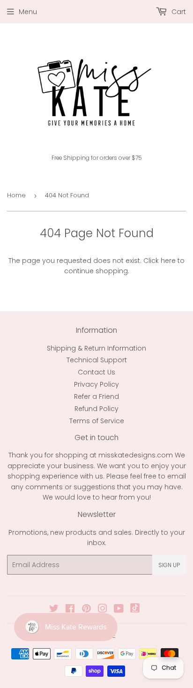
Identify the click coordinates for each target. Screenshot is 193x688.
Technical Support (97, 360)
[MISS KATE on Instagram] (102, 609)
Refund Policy (96, 408)
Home (16, 195)
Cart (178, 11)
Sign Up (169, 565)
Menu (28, 11)
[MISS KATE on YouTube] (119, 609)
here (168, 260)
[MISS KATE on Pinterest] (86, 609)
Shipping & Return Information (96, 348)
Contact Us (96, 372)
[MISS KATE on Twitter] (54, 609)
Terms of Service (96, 421)
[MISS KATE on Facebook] (70, 609)
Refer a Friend (96, 396)
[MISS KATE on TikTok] (135, 610)
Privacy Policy (96, 384)
